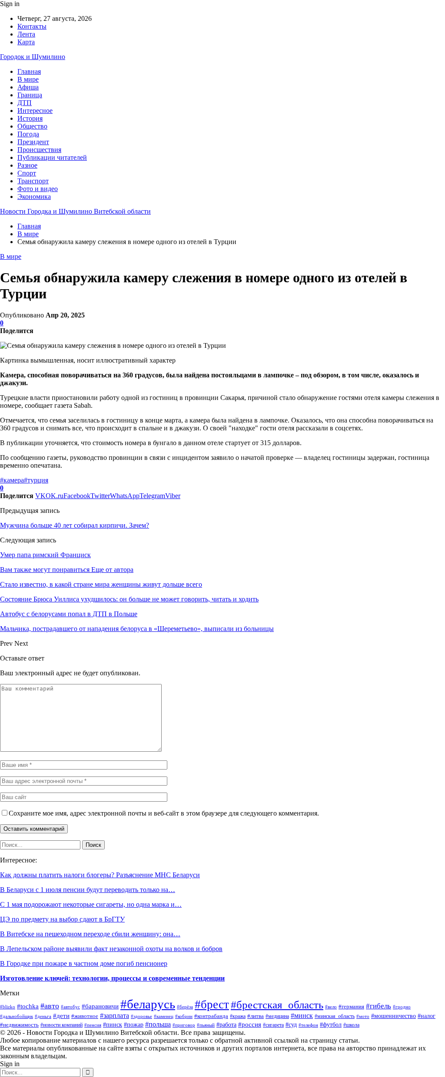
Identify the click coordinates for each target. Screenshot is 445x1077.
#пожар (133, 1024)
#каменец (163, 1016)
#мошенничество (393, 1016)
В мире (28, 79)
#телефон (308, 1024)
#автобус (70, 1006)
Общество (32, 126)
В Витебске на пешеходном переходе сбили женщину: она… (90, 934)
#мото (362, 1016)
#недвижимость (19, 1024)
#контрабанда (211, 1016)
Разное (27, 165)
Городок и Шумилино (32, 56)
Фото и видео (37, 188)
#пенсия (92, 1024)
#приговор (184, 1024)
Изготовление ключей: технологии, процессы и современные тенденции (112, 978)
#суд (291, 1024)
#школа (351, 1025)
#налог (426, 1015)
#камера (12, 480)
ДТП (24, 102)
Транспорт (33, 181)
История (30, 118)
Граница (29, 95)
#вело (331, 1006)
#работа (226, 1024)
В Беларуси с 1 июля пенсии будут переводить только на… (87, 889)
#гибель (378, 1006)
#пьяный (206, 1025)
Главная (29, 71)
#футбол (331, 1024)
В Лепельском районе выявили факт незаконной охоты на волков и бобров (111, 948)
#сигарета (273, 1025)
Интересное (35, 110)
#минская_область (335, 1016)
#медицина (277, 1016)
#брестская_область (277, 1005)
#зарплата (114, 1015)
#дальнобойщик (16, 1016)
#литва (255, 1016)
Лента (26, 34)
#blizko (7, 1006)
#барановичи (100, 1006)
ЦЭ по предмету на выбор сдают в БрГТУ (62, 919)
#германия (351, 1006)
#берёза (185, 1006)
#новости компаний (61, 1025)
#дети (61, 1015)
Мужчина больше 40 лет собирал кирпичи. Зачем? (74, 525)
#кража (238, 1016)
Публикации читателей (52, 157)
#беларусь (147, 1004)
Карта (26, 42)
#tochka (28, 1006)
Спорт (26, 173)
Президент (33, 141)
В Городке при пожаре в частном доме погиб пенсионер (83, 963)
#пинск (112, 1024)
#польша (158, 1024)
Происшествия (39, 149)
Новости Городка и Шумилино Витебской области (75, 211)
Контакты (31, 26)
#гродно (402, 1006)
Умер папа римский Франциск (45, 554)
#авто (49, 1005)
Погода (28, 134)
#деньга (43, 1016)
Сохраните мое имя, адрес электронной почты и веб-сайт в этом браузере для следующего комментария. (164, 813)
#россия (249, 1024)
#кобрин (184, 1016)
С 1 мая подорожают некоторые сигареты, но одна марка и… (91, 904)
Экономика (34, 196)
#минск (302, 1015)
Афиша (28, 87)
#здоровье (141, 1016)
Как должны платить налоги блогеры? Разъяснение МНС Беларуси (100, 875)
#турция (36, 480)
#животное (84, 1016)
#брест (212, 1004)
